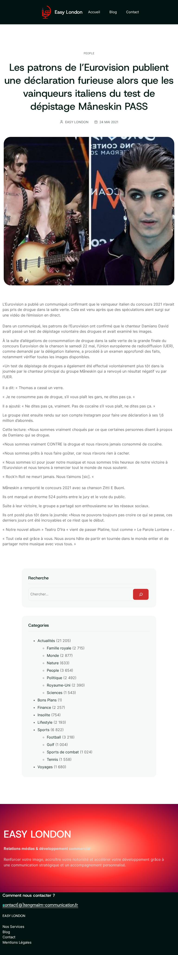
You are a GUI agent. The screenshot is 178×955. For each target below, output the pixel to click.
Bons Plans (47, 700)
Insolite (44, 715)
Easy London (69, 12)
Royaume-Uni (58, 685)
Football (54, 737)
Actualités (46, 640)
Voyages (45, 767)
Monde (53, 655)
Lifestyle (45, 722)
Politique (54, 677)
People (89, 53)
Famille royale (59, 648)
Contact (9, 937)
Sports (43, 729)
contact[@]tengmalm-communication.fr (40, 905)
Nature (53, 663)
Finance (44, 707)
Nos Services (13, 926)
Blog (6, 932)
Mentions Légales (17, 942)
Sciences (54, 692)
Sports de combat (63, 752)
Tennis (52, 759)
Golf (50, 744)
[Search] (141, 594)
